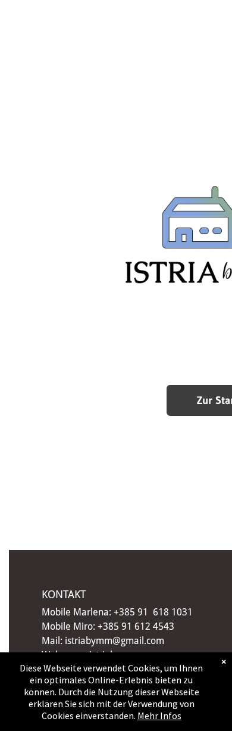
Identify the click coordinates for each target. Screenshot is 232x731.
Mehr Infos (159, 715)
